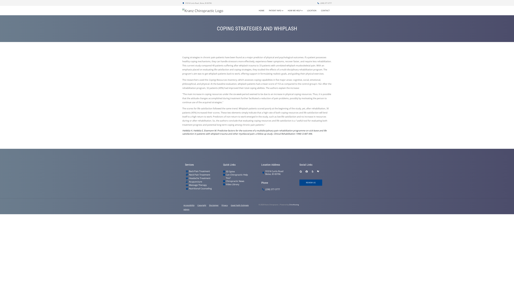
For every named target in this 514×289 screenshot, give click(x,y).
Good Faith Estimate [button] (240, 205)
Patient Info (275, 10)
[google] (300, 171)
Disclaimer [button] (214, 205)
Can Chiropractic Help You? (237, 176)
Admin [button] (186, 209)
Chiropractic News (235, 181)
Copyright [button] (201, 205)
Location (311, 10)
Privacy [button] (225, 205)
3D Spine (230, 171)
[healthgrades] (318, 171)
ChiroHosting (294, 205)
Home (261, 10)
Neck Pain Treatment (199, 174)
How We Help (294, 10)
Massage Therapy (198, 185)
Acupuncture (195, 181)
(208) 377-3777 (326, 3)
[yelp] (312, 171)
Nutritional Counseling (200, 188)
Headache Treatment (199, 178)
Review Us (311, 182)
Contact (325, 10)
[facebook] (306, 171)
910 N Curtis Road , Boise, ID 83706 (198, 3)
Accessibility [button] (189, 205)
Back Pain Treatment (199, 171)
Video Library (232, 184)
